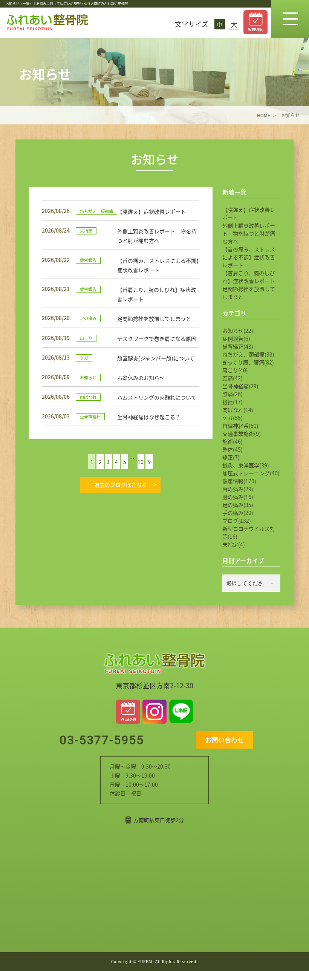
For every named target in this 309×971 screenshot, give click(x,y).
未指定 (86, 231)
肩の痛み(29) (237, 489)
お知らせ (88, 377)
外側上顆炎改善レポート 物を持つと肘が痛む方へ (248, 233)
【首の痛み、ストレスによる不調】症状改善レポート (248, 257)
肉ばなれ (88, 397)
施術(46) (232, 441)
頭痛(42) (232, 378)
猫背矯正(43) (237, 346)
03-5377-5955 (100, 740)
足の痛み (88, 318)
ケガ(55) (232, 417)
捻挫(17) (232, 402)
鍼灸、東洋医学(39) (245, 465)
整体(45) (232, 449)
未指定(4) (233, 544)
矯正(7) (231, 457)
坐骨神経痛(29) (240, 386)
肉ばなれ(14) (237, 410)
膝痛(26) (232, 394)
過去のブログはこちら (120, 485)
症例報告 (88, 260)
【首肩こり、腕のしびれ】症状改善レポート (248, 277)
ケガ (84, 358)
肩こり (86, 338)
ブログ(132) (236, 520)
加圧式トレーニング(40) (251, 473)
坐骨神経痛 (90, 417)
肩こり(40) (235, 370)
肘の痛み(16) (237, 497)
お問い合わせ (224, 739)
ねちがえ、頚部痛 (96, 211)
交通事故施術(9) (241, 433)
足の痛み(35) (237, 504)
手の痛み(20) (237, 512)
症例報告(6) (236, 338)
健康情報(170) (239, 481)
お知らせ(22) (237, 330)
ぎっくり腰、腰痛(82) (248, 362)
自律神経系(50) (240, 425)
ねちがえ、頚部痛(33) (248, 354)
